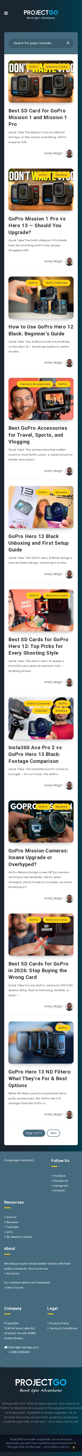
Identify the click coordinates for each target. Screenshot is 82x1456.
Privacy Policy (59, 1323)
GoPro (33, 67)
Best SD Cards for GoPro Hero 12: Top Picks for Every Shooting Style (38, 646)
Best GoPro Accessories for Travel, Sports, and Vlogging (37, 435)
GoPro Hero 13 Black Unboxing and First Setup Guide (38, 543)
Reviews (61, 175)
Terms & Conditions (63, 1328)
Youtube (59, 1176)
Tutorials (13, 1227)
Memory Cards (56, 67)
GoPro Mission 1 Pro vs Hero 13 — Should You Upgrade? (37, 225)
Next (53, 1133)
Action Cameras (38, 704)
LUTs (10, 1232)
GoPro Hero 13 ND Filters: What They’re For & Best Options (39, 1078)
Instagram (61, 1186)
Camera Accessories (35, 384)
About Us (13, 1273)
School (11, 1217)
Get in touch (15, 1288)
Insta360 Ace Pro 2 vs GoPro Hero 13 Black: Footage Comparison (35, 754)
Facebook (61, 1181)
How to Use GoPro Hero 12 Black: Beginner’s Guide (40, 330)
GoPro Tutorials (56, 283)
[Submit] (68, 42)
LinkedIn (59, 1190)
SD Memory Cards (19, 1237)
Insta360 (41, 711)
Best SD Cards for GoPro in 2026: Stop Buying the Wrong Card (38, 970)
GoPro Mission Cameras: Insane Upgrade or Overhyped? (38, 857)
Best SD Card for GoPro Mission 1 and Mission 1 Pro (37, 117)
